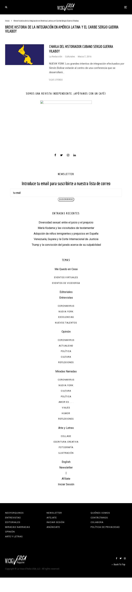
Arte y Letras (66, 428)
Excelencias (66, 317)
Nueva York (66, 311)
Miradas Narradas (66, 371)
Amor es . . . (66, 402)
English (66, 461)
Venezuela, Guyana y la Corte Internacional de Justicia (66, 239)
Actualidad (66, 346)
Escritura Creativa (66, 442)
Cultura (66, 357)
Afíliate (66, 478)
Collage (66, 436)
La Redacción (55, 56)
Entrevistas (66, 297)
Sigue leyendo (56, 79)
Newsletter (66, 467)
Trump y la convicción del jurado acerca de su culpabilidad (66, 244)
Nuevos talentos (66, 323)
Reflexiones (66, 362)
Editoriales (66, 292)
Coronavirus (66, 306)
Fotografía (66, 447)
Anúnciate (53, 527)
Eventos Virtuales (66, 277)
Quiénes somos (100, 513)
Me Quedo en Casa (66, 269)
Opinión (66, 331)
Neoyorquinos (14, 513)
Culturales (70, 56)
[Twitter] (120, 558)
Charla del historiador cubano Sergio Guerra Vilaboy (81, 48)
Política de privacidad (105, 527)
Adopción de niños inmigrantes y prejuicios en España (66, 233)
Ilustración (66, 453)
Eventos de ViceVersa (66, 283)
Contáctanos (99, 517)
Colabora (97, 522)
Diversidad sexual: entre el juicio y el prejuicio (66, 222)
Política (66, 351)
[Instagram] (125, 558)
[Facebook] (116, 558)
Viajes (66, 408)
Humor (66, 413)
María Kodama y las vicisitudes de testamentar (66, 228)
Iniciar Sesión (66, 484)
